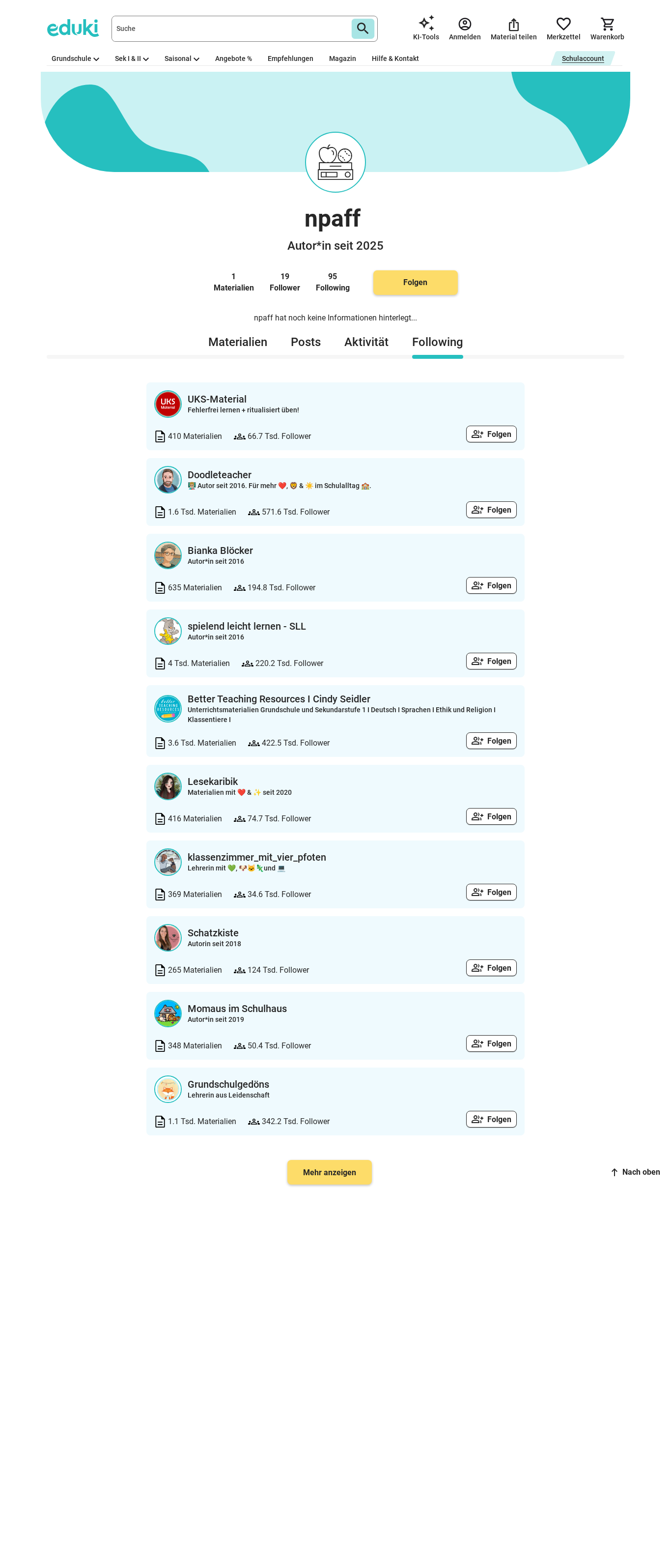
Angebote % (233, 58)
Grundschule (71, 58)
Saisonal (178, 58)
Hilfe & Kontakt (395, 58)
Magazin (342, 58)
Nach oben (641, 1172)
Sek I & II (128, 58)
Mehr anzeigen (329, 1172)
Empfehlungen (290, 58)
